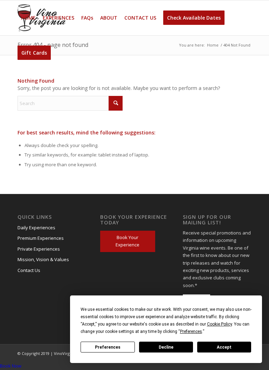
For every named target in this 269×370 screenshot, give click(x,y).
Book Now (10, 366)
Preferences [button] (191, 331)
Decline (166, 347)
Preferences (107, 347)
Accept (224, 347)
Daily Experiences (36, 227)
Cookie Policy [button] (219, 324)
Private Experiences (39, 249)
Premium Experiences (41, 238)
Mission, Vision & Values (43, 259)
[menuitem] (28, 17)
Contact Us (29, 270)
